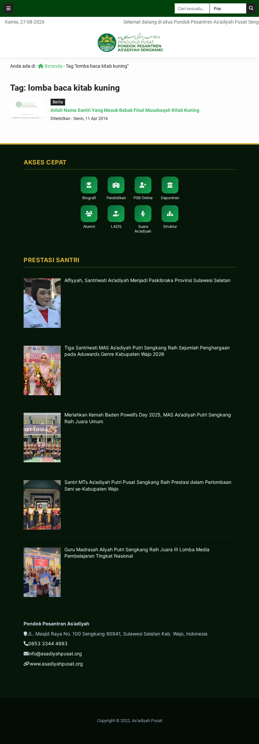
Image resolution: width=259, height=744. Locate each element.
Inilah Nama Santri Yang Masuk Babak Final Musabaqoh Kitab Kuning (125, 110)
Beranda (53, 66)
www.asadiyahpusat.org (56, 663)
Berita (58, 102)
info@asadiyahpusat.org (55, 653)
